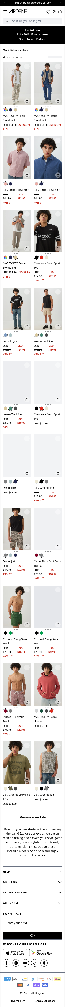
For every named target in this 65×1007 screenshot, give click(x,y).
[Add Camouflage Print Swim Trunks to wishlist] (58, 512)
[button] (14, 106)
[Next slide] (60, 3)
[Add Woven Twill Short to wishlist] (58, 291)
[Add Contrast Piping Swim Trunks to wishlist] (27, 589)
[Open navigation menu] (5, 12)
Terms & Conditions (44, 1000)
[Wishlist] (48, 12)
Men (5, 50)
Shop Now (26, 39)
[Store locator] (54, 12)
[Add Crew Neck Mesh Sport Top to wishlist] (58, 214)
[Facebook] (6, 963)
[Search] (7, 21)
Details (41, 39)
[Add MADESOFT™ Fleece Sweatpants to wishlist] (27, 66)
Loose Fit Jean (10, 341)
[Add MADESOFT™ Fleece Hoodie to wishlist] (58, 667)
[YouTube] (25, 963)
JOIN (32, 936)
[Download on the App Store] (15, 952)
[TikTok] (34, 963)
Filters (6, 57)
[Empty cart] (60, 12)
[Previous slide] (5, 3)
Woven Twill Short (44, 341)
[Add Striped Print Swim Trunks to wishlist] (27, 667)
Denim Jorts (9, 487)
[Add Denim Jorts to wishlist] (27, 438)
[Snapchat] (44, 963)
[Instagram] (16, 963)
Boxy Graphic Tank (44, 487)
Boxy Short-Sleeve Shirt (16, 189)
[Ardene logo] (19, 11)
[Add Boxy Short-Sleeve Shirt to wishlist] (27, 140)
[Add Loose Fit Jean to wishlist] (27, 291)
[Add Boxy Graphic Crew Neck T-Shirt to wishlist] (27, 745)
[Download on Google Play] (41, 952)
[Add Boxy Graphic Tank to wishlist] (58, 438)
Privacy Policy (17, 1000)
